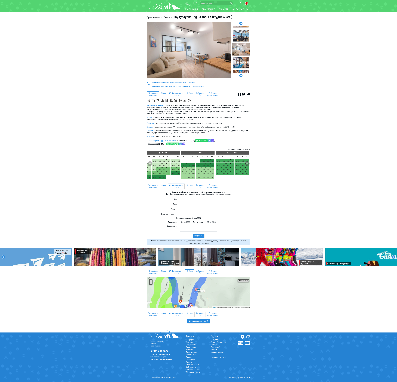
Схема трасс (191, 345)
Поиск (167, 17)
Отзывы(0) (201, 94)
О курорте (190, 340)
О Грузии (214, 340)
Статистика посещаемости (160, 354)
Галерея (189, 362)
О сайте (153, 343)
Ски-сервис (190, 360)
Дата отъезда (198, 222)
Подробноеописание (153, 94)
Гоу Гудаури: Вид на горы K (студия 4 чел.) (203, 17)
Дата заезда (173, 222)
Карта (235, 9)
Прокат (189, 357)
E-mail (176, 204)
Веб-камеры (191, 367)
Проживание (153, 17)
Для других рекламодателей (161, 359)
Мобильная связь (217, 352)
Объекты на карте (193, 370)
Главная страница (156, 341)
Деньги (214, 350)
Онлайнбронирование (212, 94)
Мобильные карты (193, 372)
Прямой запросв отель (177, 94)
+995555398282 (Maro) (156, 144)
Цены (164, 93)
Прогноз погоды (192, 365)
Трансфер (190, 350)
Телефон (175, 209)
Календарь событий (218, 357)
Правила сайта (155, 346)
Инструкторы (191, 355)
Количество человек (170, 214)
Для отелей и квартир (158, 357)
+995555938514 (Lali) (186, 141)
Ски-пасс (189, 342)
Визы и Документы (218, 342)
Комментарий (173, 226)
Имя (176, 199)
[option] (189, 50)
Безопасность (191, 352)
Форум (244, 9)
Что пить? (214, 345)
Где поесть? (215, 347)
